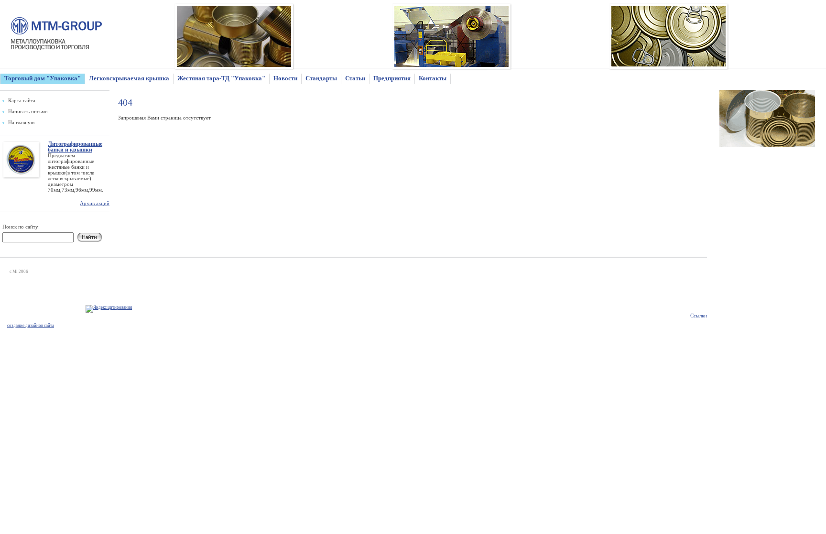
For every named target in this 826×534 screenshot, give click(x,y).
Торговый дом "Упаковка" (42, 78)
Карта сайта (21, 100)
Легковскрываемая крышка (129, 78)
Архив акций (94, 203)
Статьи (355, 78)
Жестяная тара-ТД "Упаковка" (221, 78)
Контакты (432, 78)
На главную (21, 122)
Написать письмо (28, 111)
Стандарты (321, 78)
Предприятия (392, 78)
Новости (285, 78)
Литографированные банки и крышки (75, 147)
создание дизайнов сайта (30, 325)
